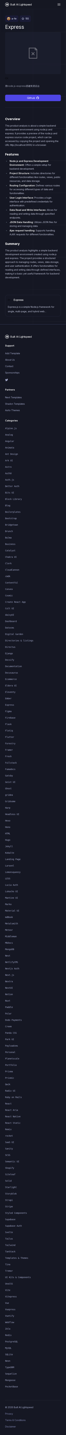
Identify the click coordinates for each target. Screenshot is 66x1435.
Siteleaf (10, 1174)
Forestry (10, 743)
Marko (8, 904)
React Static (13, 1123)
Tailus (9, 1238)
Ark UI (9, 460)
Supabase (10, 1219)
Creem (8, 1026)
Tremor (9, 1271)
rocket (9, 1135)
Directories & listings (19, 640)
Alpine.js (11, 428)
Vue (7, 1303)
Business (10, 544)
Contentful (11, 582)
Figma (8, 711)
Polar (8, 1013)
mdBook (9, 917)
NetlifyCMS (11, 962)
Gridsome (10, 801)
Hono (7, 827)
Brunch (9, 531)
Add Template (12, 353)
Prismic (9, 1078)
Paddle (9, 1007)
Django (9, 653)
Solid (8, 1181)
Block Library (13, 499)
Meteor (9, 930)
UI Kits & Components (18, 1277)
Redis (8, 1335)
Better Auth (12, 486)
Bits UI (9, 492)
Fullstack (11, 762)
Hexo (7, 820)
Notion (9, 994)
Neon (7, 1361)
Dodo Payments (13, 1020)
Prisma (9, 1071)
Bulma (8, 537)
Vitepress (11, 1296)
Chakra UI (11, 557)
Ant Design (11, 454)
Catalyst (10, 550)
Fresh (8, 756)
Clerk (8, 563)
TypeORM (9, 1367)
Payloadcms (11, 1045)
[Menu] (59, 4)
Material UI (12, 910)
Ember (8, 698)
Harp (7, 807)
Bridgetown (11, 525)
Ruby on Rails (13, 1097)
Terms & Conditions (15, 1420)
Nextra (9, 981)
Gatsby (9, 775)
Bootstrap (11, 518)
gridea (9, 795)
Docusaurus (11, 672)
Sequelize (11, 1373)
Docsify (9, 660)
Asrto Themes (12, 410)
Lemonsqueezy (13, 872)
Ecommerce (11, 679)
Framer (9, 750)
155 (27, 18)
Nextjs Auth (12, 968)
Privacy (9, 1413)
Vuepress (10, 1309)
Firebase (10, 717)
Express (9, 705)
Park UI (9, 1039)
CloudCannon (12, 570)
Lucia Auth (11, 885)
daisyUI (9, 615)
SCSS (7, 1155)
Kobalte (9, 853)
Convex (9, 589)
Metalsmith (11, 923)
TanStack (10, 1251)
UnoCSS (9, 1283)
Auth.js (9, 479)
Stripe (9, 1206)
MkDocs (9, 943)
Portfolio (11, 1065)
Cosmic (9, 595)
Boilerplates (13, 512)
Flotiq (9, 730)
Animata (9, 447)
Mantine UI (11, 898)
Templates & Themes (16, 1258)
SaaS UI (9, 1142)
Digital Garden (14, 634)
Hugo (7, 840)
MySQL (8, 1348)
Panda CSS (11, 1033)
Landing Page (13, 859)
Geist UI (10, 782)
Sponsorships (12, 372)
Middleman (11, 936)
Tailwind (10, 1245)
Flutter (9, 737)
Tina (7, 1264)
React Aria (11, 1110)
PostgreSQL (11, 1341)
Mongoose (10, 1380)
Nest (7, 955)
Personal (10, 1052)
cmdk (7, 576)
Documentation (13, 666)
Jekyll (9, 846)
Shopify (9, 1168)
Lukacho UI (11, 891)
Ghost (8, 788)
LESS (7, 878)
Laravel (9, 865)
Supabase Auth (13, 1226)
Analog (9, 434)
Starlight (11, 1187)
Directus (10, 647)
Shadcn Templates (15, 403)
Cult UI (9, 608)
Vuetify (9, 1316)
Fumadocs (10, 769)
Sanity (9, 1148)
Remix (8, 1129)
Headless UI (12, 814)
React (8, 1103)
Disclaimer (10, 1426)
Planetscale (12, 1058)
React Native (13, 1116)
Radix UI (10, 1090)
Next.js (9, 975)
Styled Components (16, 1213)
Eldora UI (11, 685)
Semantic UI (12, 1161)
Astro (8, 467)
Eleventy (10, 692)
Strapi (9, 1200)
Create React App (15, 602)
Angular (9, 441)
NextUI (9, 988)
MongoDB (9, 949)
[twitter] (33, 380)
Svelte (9, 1232)
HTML (7, 833)
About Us (10, 359)
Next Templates (13, 397)
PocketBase (11, 1386)
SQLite (9, 1354)
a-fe (14, 18)
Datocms (9, 627)
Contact (9, 366)
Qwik (7, 1084)
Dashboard (11, 621)
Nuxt (7, 1000)
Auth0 (8, 473)
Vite (7, 1290)
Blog (7, 505)
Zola (7, 1328)
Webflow (9, 1322)
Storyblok (11, 1193)
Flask (8, 724)
